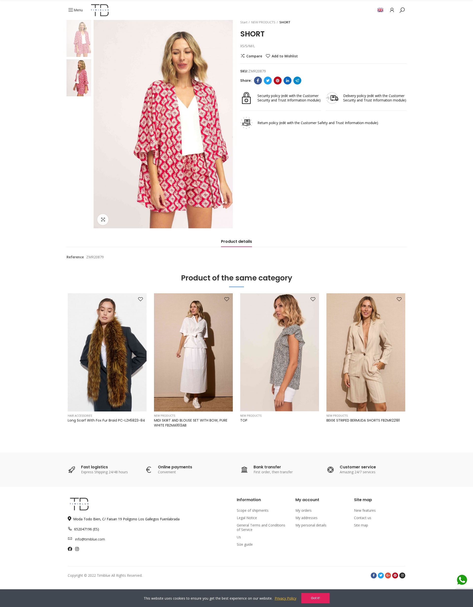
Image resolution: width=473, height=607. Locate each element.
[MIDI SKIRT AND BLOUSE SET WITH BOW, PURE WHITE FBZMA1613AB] (193, 352)
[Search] (402, 9)
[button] (54, 364)
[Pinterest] (278, 80)
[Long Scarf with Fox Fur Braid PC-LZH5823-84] (107, 352)
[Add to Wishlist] (140, 299)
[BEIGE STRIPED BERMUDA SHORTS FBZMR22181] (365, 352)
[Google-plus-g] (388, 575)
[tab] (236, 243)
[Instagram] (402, 575)
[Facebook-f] (374, 575)
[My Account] (392, 9)
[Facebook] (258, 80)
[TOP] (279, 352)
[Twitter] (268, 80)
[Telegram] (297, 80)
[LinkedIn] (287, 80)
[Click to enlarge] (102, 219)
